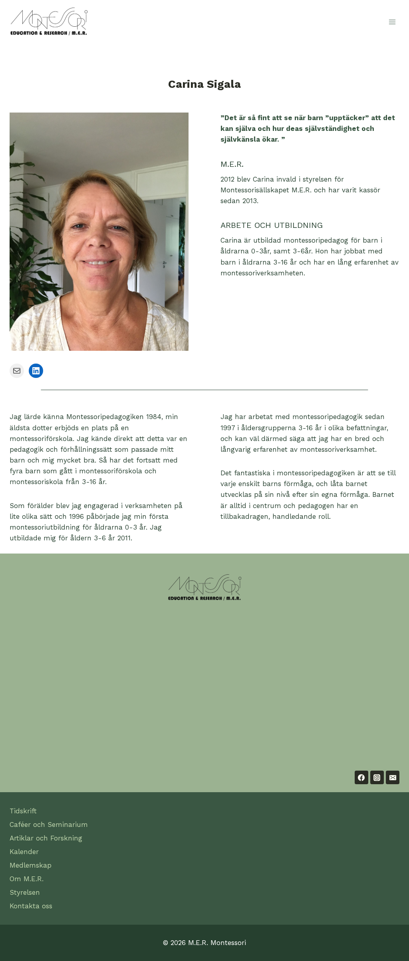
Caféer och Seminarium (49, 825)
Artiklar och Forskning (46, 838)
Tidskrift (23, 811)
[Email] (392, 777)
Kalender (24, 852)
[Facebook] (361, 777)
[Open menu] (392, 22)
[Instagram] (377, 777)
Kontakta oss (31, 906)
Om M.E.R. (27, 879)
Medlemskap (31, 865)
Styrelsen (25, 892)
